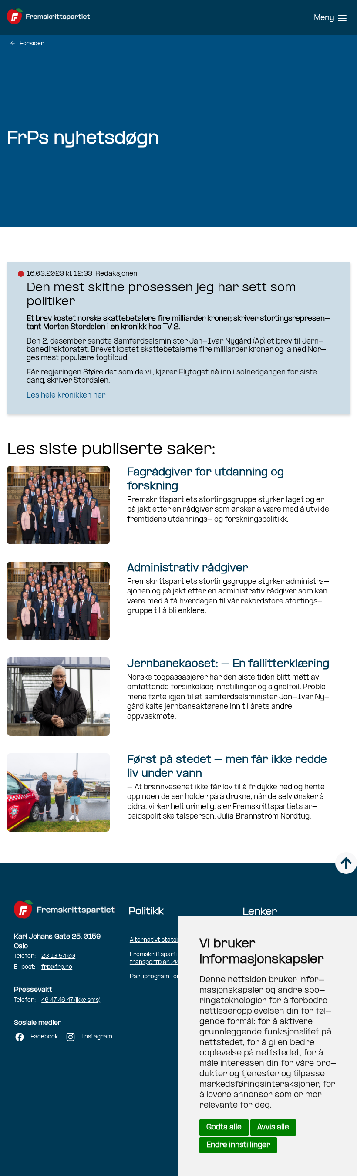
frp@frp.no (56, 967)
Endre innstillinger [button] (238, 1145)
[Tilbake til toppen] (346, 863)
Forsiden (32, 44)
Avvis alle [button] (273, 1127)
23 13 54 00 (58, 956)
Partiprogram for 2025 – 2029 (174, 977)
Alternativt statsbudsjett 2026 (173, 940)
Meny (324, 18)
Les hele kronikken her (66, 395)
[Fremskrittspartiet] (68, 17)
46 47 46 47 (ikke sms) (70, 1000)
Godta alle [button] (224, 1127)
